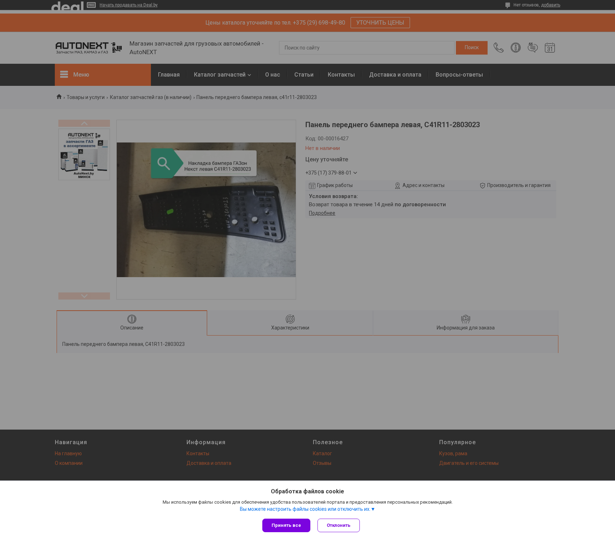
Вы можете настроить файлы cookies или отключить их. (305, 509)
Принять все (286, 525)
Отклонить (339, 525)
